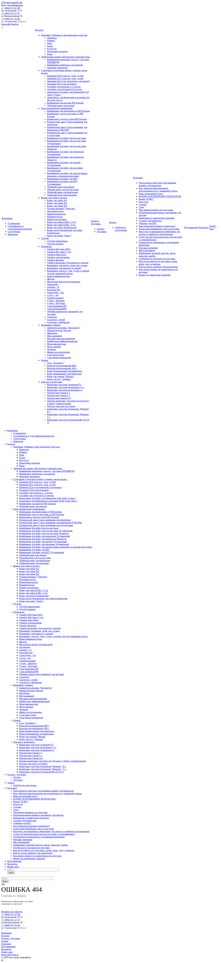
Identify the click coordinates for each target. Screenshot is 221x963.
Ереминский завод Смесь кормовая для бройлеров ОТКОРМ (67, 128)
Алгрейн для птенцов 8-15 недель (64, 89)
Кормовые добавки (51, 325)
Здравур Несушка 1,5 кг (59, 252)
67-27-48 (10, 8)
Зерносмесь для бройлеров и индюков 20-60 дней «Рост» (48, 501)
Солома (143, 204)
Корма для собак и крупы (54, 197)
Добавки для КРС (148, 223)
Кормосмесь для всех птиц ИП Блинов (67, 119)
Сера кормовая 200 (56, 306)
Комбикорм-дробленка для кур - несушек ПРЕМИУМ (46, 471)
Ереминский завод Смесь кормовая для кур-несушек (46, 525)
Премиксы (46, 246)
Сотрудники (14, 231)
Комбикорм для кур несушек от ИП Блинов (41, 514)
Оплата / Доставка (96, 222)
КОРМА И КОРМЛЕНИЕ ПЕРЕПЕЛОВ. (160, 196)
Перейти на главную (11, 911)
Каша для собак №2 (57, 203)
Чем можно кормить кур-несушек (156, 210)
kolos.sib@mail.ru (9, 24)
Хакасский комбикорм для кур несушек (159, 229)
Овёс (49, 43)
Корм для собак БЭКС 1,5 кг (61, 222)
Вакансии (13, 234)
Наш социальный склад (151, 193)
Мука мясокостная (56, 344)
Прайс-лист (213, 227)
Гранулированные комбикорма (56, 108)
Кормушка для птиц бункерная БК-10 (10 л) (41, 772)
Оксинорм (52, 284)
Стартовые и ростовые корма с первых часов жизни (40, 479)
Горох (50, 46)
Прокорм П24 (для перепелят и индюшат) (68, 81)
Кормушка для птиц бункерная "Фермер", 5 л (42, 769)
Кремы (44, 360)
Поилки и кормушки (51, 382)
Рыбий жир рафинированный (62, 341)
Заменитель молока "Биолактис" (63, 327)
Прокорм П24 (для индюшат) (62, 84)
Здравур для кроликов (58, 257)
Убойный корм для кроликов (62, 195)
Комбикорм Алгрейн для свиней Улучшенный (43, 541)
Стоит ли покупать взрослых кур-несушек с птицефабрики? (44, 834)
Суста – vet (52, 295)
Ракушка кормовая (148, 248)
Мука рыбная (54, 346)
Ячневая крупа (54, 216)
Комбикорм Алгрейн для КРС (62, 178)
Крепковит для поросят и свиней (64, 268)
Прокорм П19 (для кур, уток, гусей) (65, 75)
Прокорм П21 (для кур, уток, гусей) (65, 78)
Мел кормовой (54, 336)
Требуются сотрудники (121, 228)
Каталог (40, 30)
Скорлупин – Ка (55, 292)
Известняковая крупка (58, 276)
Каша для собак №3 (57, 206)
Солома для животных (150, 220)
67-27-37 (10, 13)
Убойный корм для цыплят (61, 105)
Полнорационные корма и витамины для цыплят (38, 815)
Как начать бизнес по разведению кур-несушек (37, 855)
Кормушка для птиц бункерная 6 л (64, 390)
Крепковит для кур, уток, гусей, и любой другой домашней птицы (68, 272)
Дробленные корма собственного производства (65, 57)
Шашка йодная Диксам (59, 330)
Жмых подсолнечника (58, 352)
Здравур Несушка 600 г (59, 249)
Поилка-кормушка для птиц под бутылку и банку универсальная (68, 402)
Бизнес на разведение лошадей (154, 275)
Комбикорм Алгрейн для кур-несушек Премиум (44, 533)
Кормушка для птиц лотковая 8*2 (64, 384)
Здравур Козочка (55, 260)
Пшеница (52, 38)
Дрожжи (51, 349)
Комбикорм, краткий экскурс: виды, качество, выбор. (40, 845)
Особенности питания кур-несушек (157, 258)
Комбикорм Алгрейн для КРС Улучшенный (41, 552)
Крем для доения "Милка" (60, 376)
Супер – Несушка (56, 303)
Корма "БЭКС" (146, 199)
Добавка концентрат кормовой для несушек (41, 674)
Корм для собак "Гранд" (59, 235)
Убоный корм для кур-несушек (63, 189)
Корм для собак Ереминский (61, 227)
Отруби (45, 238)
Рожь (49, 54)
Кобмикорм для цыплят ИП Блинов (65, 103)
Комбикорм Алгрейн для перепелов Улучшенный (44, 536)
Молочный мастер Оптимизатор (63, 281)
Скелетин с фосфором (58, 322)
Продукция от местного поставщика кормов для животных (157, 184)
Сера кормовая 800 (56, 308)
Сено (141, 207)
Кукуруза (52, 48)
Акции (113, 222)
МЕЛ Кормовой (147, 250)
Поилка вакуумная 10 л (59, 398)
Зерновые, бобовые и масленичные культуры (64, 35)
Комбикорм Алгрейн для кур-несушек (66, 138)
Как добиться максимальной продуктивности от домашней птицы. (158, 189)
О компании (14, 223)
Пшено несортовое (56, 219)
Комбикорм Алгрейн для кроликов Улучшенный (44, 544)
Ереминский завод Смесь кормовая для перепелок (45, 520)
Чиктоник (52, 333)
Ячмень (51, 40)
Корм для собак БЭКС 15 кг (61, 224)
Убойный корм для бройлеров (62, 192)
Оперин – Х (53, 287)
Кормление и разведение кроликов (156, 218)
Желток (51, 279)
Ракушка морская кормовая (61, 338)
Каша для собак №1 (57, 200)
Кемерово (18, 5)
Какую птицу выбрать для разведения (158, 266)
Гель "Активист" (55, 363)
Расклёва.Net (53, 289)
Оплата (100, 229)
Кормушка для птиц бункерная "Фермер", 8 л (42, 766)
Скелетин (52, 317)
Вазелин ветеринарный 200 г (62, 368)
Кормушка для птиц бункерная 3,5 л (65, 387)
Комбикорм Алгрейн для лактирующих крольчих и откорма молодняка (67, 174)
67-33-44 (10, 18)
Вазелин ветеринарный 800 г (62, 365)
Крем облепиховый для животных (64, 371)
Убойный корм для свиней (60, 187)
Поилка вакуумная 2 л (58, 392)
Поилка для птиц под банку (61, 406)
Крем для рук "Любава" (59, 379)
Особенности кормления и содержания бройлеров (39, 837)
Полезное (138, 177)
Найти (11, 873)
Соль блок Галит (55, 355)
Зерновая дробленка (57, 67)
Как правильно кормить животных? (157, 226)
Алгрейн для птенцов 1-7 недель (64, 86)
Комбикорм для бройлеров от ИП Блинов (68, 111)
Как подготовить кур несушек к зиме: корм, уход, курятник (158, 262)
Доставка (101, 231)
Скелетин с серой (56, 319)
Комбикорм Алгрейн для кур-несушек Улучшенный (45, 530)
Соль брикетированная (59, 357)
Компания (7, 218)
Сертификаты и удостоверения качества (20, 227)
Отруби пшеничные (57, 241)
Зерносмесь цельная (57, 51)
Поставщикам (191, 227)
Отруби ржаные (55, 243)
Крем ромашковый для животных (64, 373)
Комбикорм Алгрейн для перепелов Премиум (42, 539)
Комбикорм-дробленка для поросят (65, 65)
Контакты (204, 227)
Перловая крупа (55, 211)
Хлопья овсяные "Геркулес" (61, 208)
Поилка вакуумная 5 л (58, 395)
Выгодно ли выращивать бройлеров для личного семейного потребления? (159, 233)
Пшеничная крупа (56, 214)
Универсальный (55, 298)
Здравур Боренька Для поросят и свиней (67, 262)
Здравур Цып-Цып (56, 254)
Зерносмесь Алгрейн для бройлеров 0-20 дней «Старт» (47, 498)
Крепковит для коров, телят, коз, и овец (67, 265)
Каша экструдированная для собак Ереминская (43, 598)
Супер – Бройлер (55, 300)
